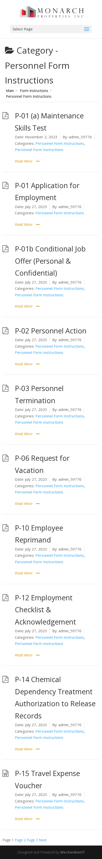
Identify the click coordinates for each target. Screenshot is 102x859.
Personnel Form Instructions (59, 143)
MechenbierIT (72, 852)
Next (43, 840)
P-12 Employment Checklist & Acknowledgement (45, 609)
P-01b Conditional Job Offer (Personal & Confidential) (50, 261)
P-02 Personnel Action (50, 330)
